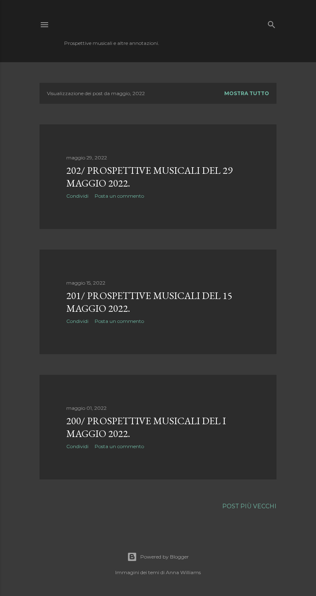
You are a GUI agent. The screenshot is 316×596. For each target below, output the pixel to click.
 (93, 24)
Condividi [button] (77, 196)
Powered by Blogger (164, 557)
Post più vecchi (249, 506)
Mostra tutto (246, 93)
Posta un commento (119, 196)
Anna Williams (183, 572)
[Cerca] (271, 23)
